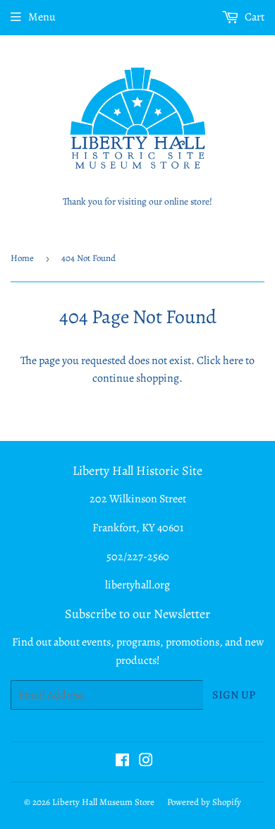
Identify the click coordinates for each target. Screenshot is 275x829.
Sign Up (233, 695)
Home (22, 258)
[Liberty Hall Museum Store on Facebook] (122, 762)
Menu (42, 17)
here (233, 360)
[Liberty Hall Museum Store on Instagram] (146, 762)
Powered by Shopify (204, 802)
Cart (253, 17)
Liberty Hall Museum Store (103, 802)
